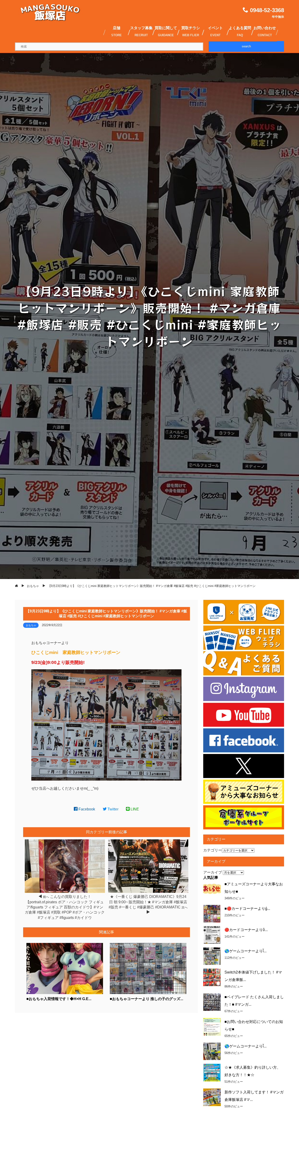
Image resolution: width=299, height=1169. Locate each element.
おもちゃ (31, 625)
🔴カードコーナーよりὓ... (246, 930)
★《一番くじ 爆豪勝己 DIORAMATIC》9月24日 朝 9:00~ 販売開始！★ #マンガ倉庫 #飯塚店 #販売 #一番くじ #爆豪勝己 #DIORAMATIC (148, 902)
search (246, 46)
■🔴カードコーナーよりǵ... (247, 909)
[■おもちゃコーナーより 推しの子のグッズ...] (148, 993)
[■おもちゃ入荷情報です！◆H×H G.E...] (65, 993)
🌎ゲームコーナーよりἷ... (245, 951)
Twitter (112, 809)
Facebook (86, 809)
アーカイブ (212, 872)
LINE (134, 809)
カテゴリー (212, 850)
